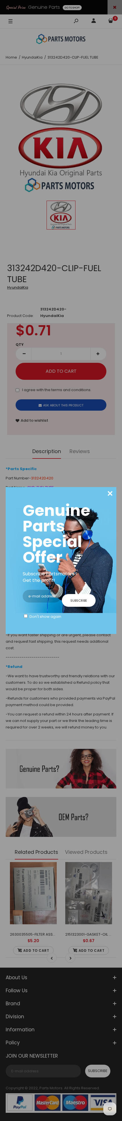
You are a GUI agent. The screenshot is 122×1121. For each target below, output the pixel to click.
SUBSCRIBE (78, 600)
